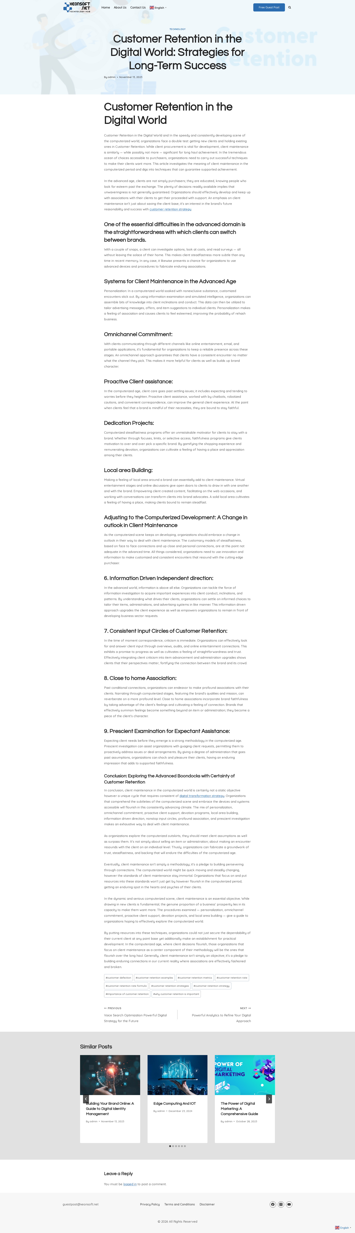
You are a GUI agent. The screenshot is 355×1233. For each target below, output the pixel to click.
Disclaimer (207, 1204)
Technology (178, 29)
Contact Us (138, 7)
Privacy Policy (150, 1204)
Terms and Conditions (179, 1204)
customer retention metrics (195, 977)
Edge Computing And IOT (174, 1103)
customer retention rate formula (126, 985)
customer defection (118, 977)
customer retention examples (154, 977)
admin (112, 77)
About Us (120, 7)
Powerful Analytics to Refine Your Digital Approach (221, 1015)
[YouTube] (289, 1204)
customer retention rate (232, 977)
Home (106, 7)
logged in (130, 1184)
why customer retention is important (176, 993)
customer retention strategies (170, 985)
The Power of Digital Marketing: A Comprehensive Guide (239, 1109)
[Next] (269, 1098)
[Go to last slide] (86, 1098)
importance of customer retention (127, 993)
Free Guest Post (269, 7)
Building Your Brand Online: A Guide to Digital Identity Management (110, 1109)
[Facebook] (273, 1204)
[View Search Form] (289, 7)
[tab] (170, 1146)
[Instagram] (281, 1204)
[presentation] (110, 1075)
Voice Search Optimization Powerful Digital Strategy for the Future (135, 1015)
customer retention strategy (170, 209)
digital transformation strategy (202, 796)
